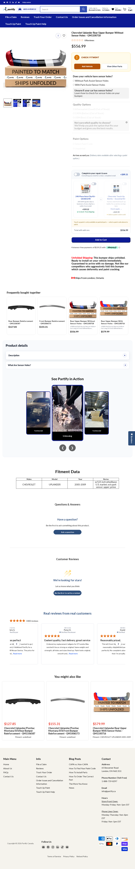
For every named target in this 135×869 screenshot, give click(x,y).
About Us (7, 768)
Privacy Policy (68, 856)
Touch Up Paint (13, 24)
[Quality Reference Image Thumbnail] (17, 103)
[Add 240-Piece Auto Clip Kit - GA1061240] (94, 183)
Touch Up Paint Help (35, 24)
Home (6, 764)
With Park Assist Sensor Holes (90, 84)
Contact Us (62, 17)
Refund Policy (82, 856)
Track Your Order (43, 17)
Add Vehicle (87, 66)
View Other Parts (114, 66)
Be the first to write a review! (67, 593)
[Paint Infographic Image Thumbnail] (27, 103)
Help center (26, 2)
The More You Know (78, 784)
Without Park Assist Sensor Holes (92, 80)
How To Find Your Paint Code (82, 768)
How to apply (116, 209)
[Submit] (83, 9)
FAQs (5, 772)
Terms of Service (54, 856)
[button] (16, 644)
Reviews (25, 17)
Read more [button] (17, 653)
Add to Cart (101, 240)
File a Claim (11, 17)
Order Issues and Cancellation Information (94, 17)
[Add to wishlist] (64, 35)
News (71, 787)
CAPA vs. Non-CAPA (78, 764)
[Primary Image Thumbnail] (8, 103)
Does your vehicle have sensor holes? (93, 76)
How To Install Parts (78, 772)
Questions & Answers (67, 504)
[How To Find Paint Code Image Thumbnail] (36, 103)
